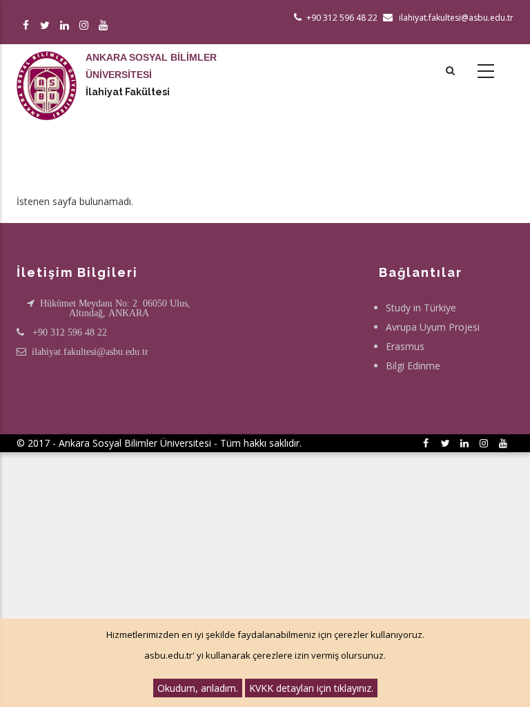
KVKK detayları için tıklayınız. (311, 688)
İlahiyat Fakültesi (128, 91)
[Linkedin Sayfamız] (67, 26)
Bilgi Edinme (413, 365)
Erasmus (405, 346)
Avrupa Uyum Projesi (433, 326)
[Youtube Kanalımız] (105, 26)
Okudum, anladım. (197, 688)
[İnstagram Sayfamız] (86, 26)
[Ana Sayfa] (47, 71)
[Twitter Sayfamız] (47, 26)
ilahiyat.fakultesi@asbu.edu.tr (90, 351)
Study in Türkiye (421, 307)
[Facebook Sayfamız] (28, 26)
